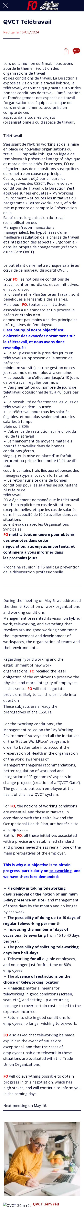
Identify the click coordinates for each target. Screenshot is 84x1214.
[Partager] (66, 51)
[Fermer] (5, 5)
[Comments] (76, 51)
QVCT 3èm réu (46, 1204)
